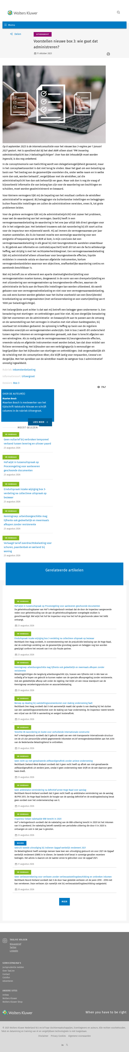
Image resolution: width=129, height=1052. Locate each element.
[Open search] (118, 12)
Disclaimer (43, 1036)
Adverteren (8, 981)
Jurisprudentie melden (13, 967)
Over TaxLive (8, 971)
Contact (6, 974)
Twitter (13, 947)
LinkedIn (14, 951)
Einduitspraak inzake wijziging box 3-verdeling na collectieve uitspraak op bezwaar (25, 493)
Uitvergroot (28, 376)
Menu (11, 25)
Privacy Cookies (58, 1036)
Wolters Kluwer (10, 998)
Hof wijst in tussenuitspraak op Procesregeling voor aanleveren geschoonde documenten (22, 466)
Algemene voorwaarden (79, 1036)
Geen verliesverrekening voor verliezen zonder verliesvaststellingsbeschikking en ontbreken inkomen (63, 877)
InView (6, 995)
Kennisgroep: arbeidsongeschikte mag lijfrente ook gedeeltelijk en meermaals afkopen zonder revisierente (26, 520)
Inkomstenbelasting (24, 369)
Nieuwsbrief (15, 944)
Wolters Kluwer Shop (12, 1002)
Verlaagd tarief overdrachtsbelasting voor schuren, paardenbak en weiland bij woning (28, 547)
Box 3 (16, 382)
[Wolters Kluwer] (22, 12)
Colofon (6, 977)
